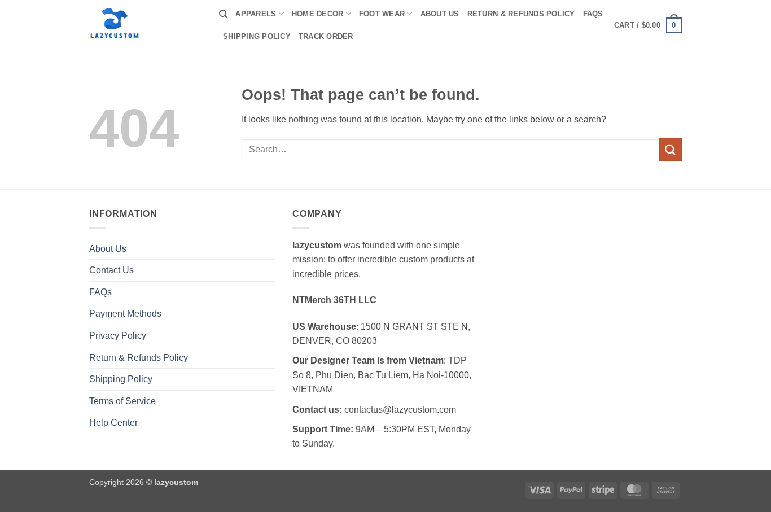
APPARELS (255, 14)
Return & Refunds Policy (521, 14)
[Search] (223, 14)
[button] (648, 25)
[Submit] (670, 149)
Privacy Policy (117, 335)
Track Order (326, 36)
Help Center (113, 422)
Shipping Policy (257, 36)
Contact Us (111, 270)
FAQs (593, 14)
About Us (439, 14)
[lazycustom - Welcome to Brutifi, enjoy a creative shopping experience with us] (145, 25)
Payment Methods (125, 313)
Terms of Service (122, 401)
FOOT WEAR (382, 14)
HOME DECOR (318, 14)
